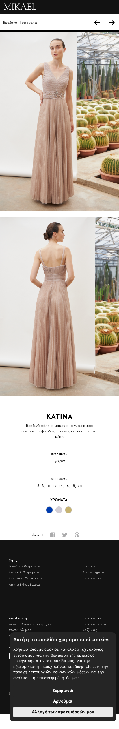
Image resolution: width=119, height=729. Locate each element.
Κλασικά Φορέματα (25, 578)
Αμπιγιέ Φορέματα (24, 584)
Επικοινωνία (92, 578)
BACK (97, 22)
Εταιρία (88, 566)
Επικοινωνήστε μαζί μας (94, 627)
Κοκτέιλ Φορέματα (25, 572)
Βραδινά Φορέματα (20, 22)
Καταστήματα (94, 572)
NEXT (112, 22)
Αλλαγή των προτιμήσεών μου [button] (63, 711)
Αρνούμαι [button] (62, 701)
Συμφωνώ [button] (62, 690)
